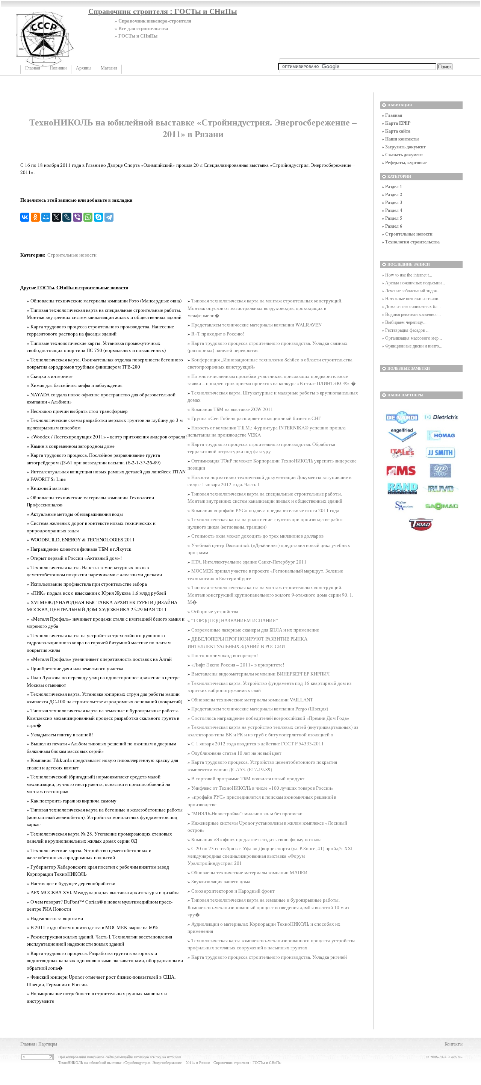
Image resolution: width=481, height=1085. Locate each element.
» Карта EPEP (396, 123)
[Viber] (77, 217)
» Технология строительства (411, 242)
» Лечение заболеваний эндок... (411, 290)
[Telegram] (108, 217)
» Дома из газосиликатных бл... (411, 306)
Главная (32, 68)
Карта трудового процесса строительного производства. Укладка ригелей (269, 957)
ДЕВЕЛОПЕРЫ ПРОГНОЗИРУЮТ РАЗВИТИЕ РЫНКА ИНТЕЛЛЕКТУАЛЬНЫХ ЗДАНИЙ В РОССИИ (247, 642)
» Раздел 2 (392, 194)
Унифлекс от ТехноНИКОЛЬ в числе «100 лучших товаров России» (262, 787)
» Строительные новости (407, 234)
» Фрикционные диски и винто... (412, 346)
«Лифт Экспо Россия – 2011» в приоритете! (237, 664)
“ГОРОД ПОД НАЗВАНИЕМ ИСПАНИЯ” (234, 620)
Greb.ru (455, 1056)
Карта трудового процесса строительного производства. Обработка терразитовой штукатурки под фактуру (261, 448)
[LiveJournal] (66, 217)
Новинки (58, 68)
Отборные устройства (214, 611)
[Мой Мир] (45, 217)
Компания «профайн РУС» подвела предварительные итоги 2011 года (265, 510)
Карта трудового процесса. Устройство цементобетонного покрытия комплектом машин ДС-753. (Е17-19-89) (262, 766)
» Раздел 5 (392, 218)
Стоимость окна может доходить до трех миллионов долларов (257, 535)
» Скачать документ (402, 154)
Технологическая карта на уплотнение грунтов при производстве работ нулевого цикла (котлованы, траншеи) (265, 523)
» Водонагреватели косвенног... (411, 314)
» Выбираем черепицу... (404, 322)
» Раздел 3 (392, 202)
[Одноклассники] (35, 217)
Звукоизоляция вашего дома (220, 881)
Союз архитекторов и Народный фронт (233, 890)
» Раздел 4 (392, 210)
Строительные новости (72, 254)
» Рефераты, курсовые (404, 162)
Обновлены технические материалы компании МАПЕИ (249, 872)
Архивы (83, 68)
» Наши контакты (400, 139)
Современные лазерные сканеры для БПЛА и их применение (255, 629)
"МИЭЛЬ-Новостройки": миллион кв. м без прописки (247, 813)
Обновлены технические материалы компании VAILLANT (252, 699)
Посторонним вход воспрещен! (224, 655)
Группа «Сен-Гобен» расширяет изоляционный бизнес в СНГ (256, 418)
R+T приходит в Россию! (217, 333)
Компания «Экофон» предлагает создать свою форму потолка (256, 839)
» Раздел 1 (392, 186)
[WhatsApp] (87, 217)
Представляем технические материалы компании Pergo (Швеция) (259, 708)
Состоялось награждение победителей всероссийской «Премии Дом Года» (270, 718)
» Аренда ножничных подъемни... (413, 283)
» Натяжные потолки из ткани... (412, 298)
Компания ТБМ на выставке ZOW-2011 (232, 409)
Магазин (109, 68)
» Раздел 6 (392, 226)
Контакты (454, 1044)
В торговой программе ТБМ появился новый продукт (247, 778)
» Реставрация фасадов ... (406, 330)
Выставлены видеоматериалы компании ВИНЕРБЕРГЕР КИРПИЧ (260, 673)
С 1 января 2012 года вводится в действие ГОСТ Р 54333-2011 (257, 743)
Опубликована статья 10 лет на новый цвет (236, 753)
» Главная (392, 115)
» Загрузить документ (404, 147)
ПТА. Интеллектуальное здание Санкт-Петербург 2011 (249, 561)
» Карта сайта (396, 131)
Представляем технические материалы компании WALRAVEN (256, 324)
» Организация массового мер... (412, 338)
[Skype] (98, 217)
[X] (56, 217)
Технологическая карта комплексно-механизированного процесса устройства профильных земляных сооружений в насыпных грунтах (271, 944)
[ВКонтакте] (24, 217)
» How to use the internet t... (407, 275)
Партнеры (47, 1044)
